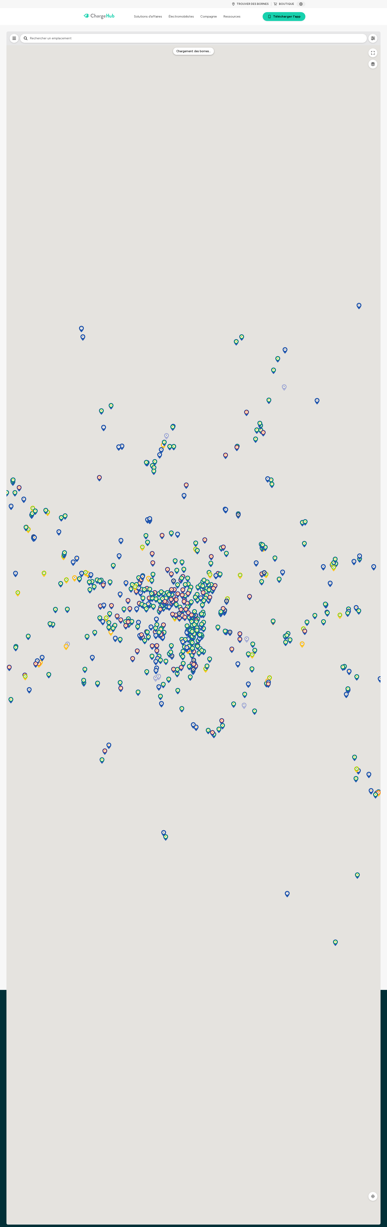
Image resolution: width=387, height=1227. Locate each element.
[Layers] (372, 64)
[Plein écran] (372, 52)
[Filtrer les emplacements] (14, 38)
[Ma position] (372, 1196)
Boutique (286, 4)
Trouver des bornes (253, 4)
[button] (354, 562)
